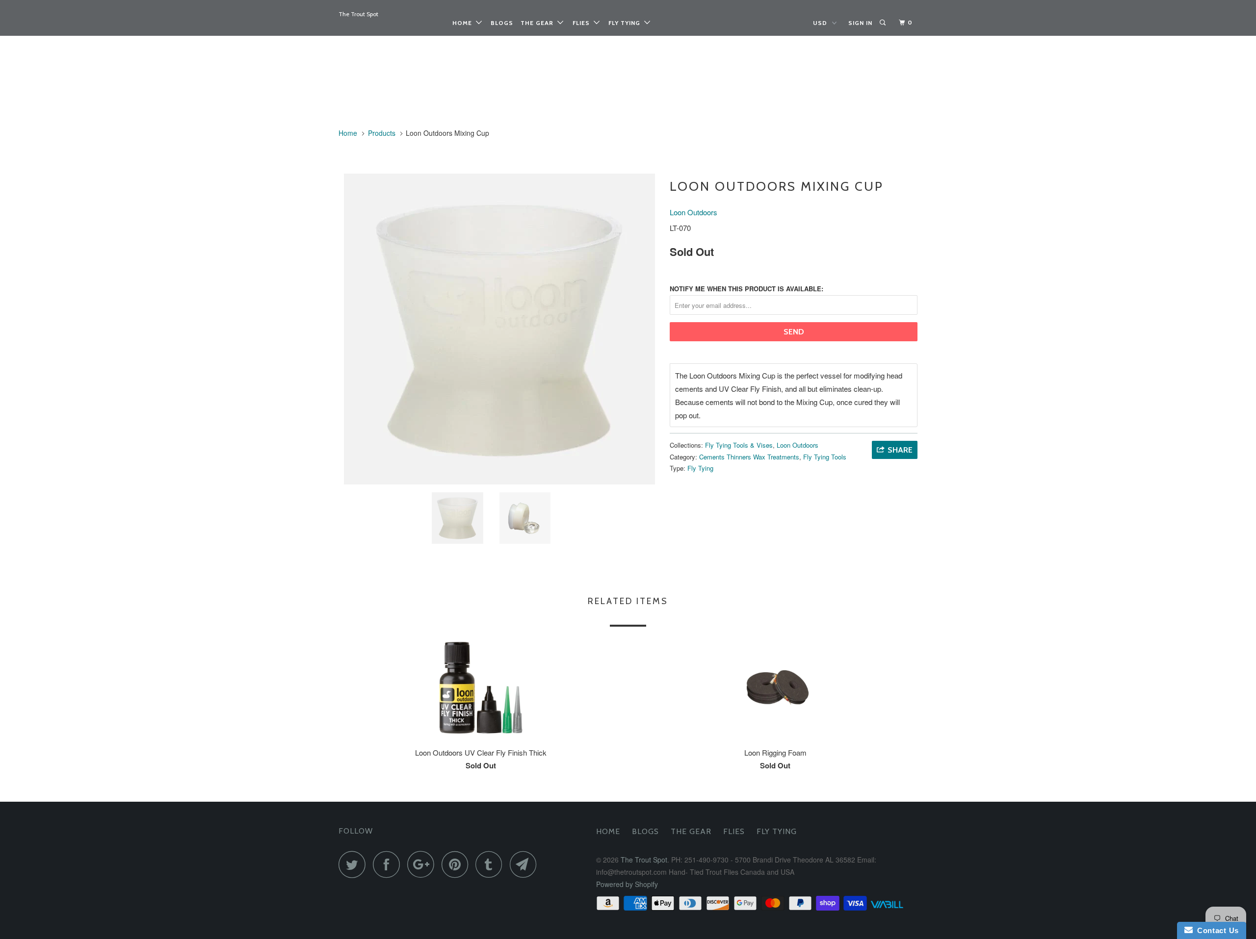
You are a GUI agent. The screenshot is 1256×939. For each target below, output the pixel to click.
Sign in (860, 22)
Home (464, 22)
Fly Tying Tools (824, 456)
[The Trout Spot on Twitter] (355, 864)
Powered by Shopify (627, 884)
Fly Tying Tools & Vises (739, 445)
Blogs (502, 22)
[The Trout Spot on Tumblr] (491, 864)
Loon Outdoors (693, 212)
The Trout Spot (358, 14)
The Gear (539, 22)
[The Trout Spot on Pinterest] (457, 864)
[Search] (883, 23)
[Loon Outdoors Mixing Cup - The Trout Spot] (499, 329)
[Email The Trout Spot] (526, 864)
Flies (583, 22)
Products (381, 133)
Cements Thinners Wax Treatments (749, 456)
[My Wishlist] (893, 22)
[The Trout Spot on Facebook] (389, 864)
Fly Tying (626, 22)
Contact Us (1216, 930)
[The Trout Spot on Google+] (423, 864)
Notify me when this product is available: (746, 288)
